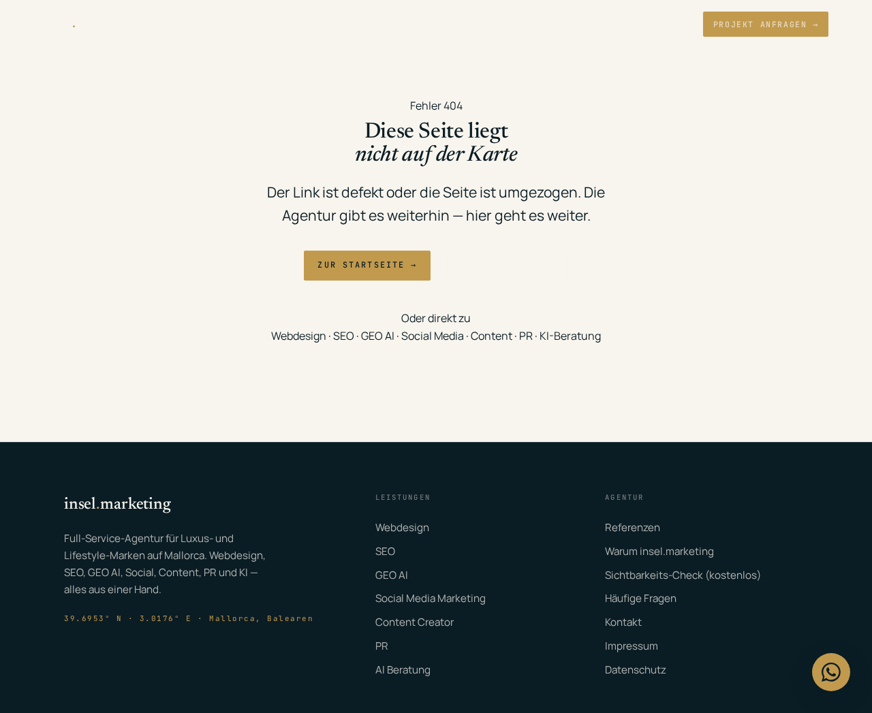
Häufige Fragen (640, 598)
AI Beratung (403, 670)
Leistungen (400, 24)
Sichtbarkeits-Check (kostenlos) (683, 575)
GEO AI (377, 335)
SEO (343, 335)
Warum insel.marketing (659, 551)
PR (526, 335)
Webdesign (298, 335)
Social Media (432, 335)
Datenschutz (635, 670)
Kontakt (659, 24)
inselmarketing (90, 23)
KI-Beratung (570, 335)
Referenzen (482, 24)
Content (491, 335)
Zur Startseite (366, 264)
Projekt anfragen (766, 24)
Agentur (555, 24)
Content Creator (414, 622)
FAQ (608, 24)
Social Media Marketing (430, 598)
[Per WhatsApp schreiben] (831, 672)
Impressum (631, 646)
